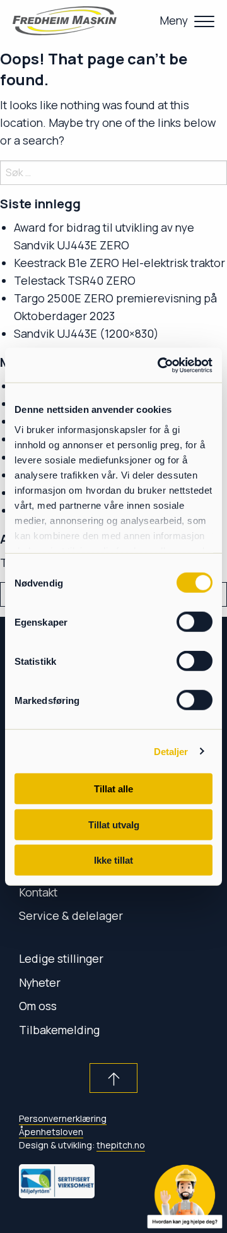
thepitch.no (120, 1145)
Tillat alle (113, 788)
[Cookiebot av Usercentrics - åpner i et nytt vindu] (160, 365)
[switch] (194, 622)
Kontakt (38, 892)
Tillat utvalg (113, 824)
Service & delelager (71, 915)
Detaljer (171, 751)
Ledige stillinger (61, 958)
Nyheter (40, 982)
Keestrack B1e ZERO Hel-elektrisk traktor (119, 262)
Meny (174, 20)
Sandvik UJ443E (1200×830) (86, 333)
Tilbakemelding (59, 1029)
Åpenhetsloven (51, 1132)
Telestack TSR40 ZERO (75, 280)
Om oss (38, 1005)
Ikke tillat (113, 860)
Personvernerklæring (63, 1118)
